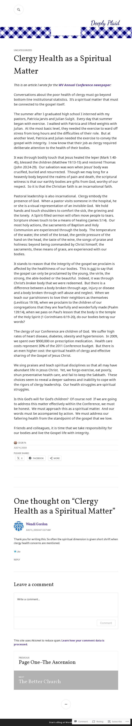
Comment (106, 623)
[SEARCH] (19, 9)
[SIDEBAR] (66, 704)
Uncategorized (23, 50)
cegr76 (22, 442)
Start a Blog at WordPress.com (65, 722)
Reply (17, 559)
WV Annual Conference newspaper (84, 85)
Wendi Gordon (36, 524)
